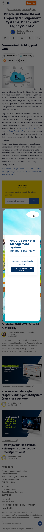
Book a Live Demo (21, 269)
